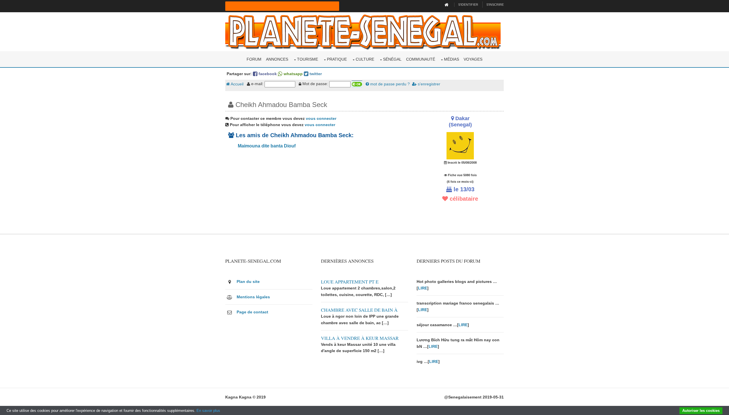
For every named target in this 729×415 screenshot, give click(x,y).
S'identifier (468, 4)
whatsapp (292, 73)
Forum (254, 59)
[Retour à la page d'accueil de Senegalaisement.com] (447, 4)
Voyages (473, 59)
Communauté (420, 59)
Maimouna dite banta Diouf (266, 145)
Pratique (337, 59)
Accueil (236, 84)
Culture (365, 59)
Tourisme (307, 59)
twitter (315, 73)
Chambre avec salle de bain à (359, 310)
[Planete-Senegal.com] (363, 31)
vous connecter (321, 118)
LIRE (422, 288)
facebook (267, 73)
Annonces (277, 59)
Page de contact (252, 312)
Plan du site (248, 281)
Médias (451, 59)
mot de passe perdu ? (389, 84)
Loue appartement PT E (349, 281)
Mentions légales (253, 297)
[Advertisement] (316, 193)
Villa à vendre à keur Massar (360, 338)
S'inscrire (495, 4)
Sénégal (392, 59)
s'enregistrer (428, 84)
